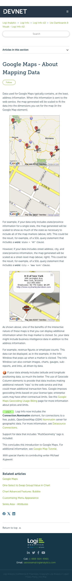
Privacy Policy (31, 577)
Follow (9, 82)
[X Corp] (8, 513)
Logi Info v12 (39, 23)
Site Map (43, 577)
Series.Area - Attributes (15, 504)
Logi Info (24, 23)
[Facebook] (4, 513)
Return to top (10, 527)
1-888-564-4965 (39, 558)
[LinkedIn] (13, 513)
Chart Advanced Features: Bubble (22, 491)
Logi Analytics (9, 23)
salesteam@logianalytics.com (40, 562)
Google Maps (10, 478)
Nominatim (49, 419)
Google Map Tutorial (45, 448)
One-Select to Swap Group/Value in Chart (26, 485)
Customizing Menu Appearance (21, 497)
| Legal (65, 574)
